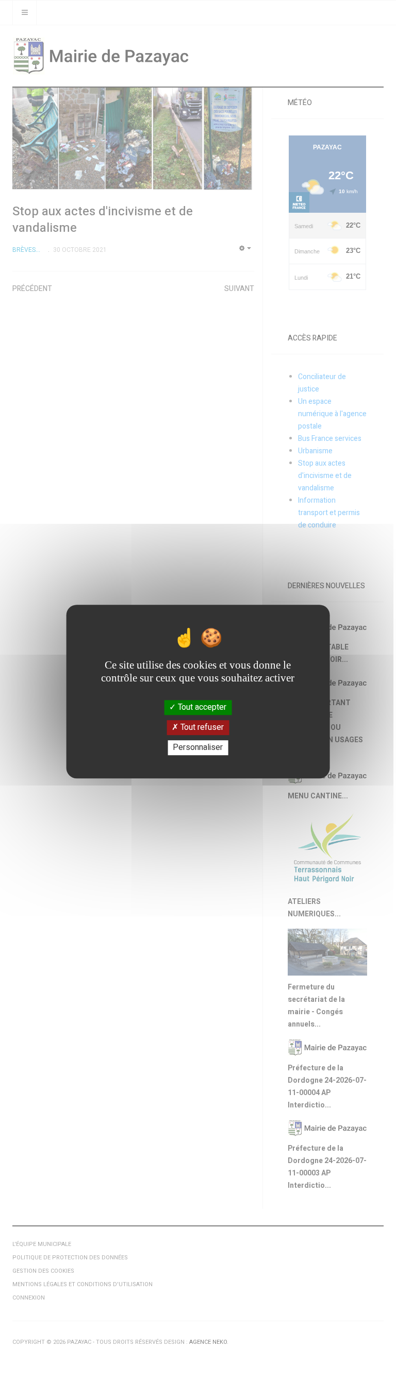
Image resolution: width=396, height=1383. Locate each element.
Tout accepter (201, 707)
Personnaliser (198, 747)
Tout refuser (201, 727)
